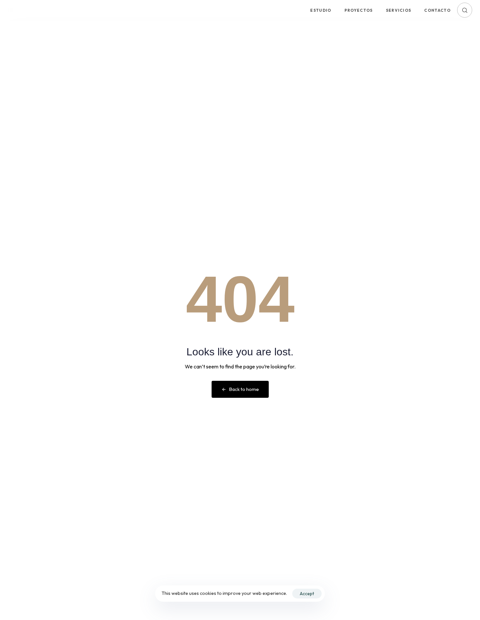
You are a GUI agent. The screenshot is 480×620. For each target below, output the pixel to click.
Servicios (398, 10)
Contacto (437, 10)
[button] (464, 10)
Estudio (320, 10)
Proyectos (358, 10)
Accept (307, 594)
